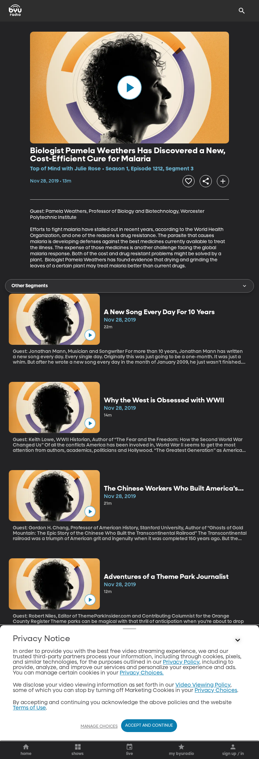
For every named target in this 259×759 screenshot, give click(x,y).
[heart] (188, 181)
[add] (223, 181)
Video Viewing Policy (202, 685)
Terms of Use (29, 708)
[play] (129, 87)
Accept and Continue (149, 726)
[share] (206, 181)
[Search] (242, 11)
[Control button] (237, 640)
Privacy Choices (216, 690)
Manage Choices (99, 727)
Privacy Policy (181, 662)
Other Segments (29, 286)
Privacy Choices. (142, 673)
